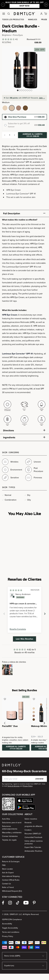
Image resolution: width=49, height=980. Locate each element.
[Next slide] (45, 614)
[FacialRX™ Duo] (16, 709)
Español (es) (9, 965)
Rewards (28, 822)
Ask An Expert (8, 872)
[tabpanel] (24, 322)
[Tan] (18, 108)
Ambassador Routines (33, 851)
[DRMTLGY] (24, 13)
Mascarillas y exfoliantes (12, 832)
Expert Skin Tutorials (33, 847)
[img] (16, 590)
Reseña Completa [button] (18, 629)
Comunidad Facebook (33, 837)
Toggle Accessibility (10, 928)
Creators (28, 830)
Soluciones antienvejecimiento (9, 827)
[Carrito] (45, 13)
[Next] (46, 5)
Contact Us (6, 883)
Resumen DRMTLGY (33, 833)
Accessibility (7, 923)
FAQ (3, 865)
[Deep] (25, 108)
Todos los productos (13, 19)
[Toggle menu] (3, 13)
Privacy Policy (7, 936)
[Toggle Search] (8, 13)
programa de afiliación (33, 826)
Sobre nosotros (31, 819)
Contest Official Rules (10, 880)
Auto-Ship (6, 819)
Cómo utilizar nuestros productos (34, 842)
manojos (32, 19)
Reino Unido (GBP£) (12, 955)
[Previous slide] (3, 5)
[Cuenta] (41, 13)
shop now (31, 5)
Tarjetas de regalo (9, 840)
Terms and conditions (10, 932)
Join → (42, 98)
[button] (8, 39)
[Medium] (11, 108)
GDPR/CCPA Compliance (12, 919)
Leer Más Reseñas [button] (24, 638)
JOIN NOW (39, 779)
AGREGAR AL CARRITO (32, 135)
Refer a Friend (8, 887)
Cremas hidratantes (10, 836)
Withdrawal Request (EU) (12, 891)
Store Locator (7, 869)
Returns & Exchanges (11, 861)
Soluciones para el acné (11, 822)
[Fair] (5, 108)
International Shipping (11, 876)
